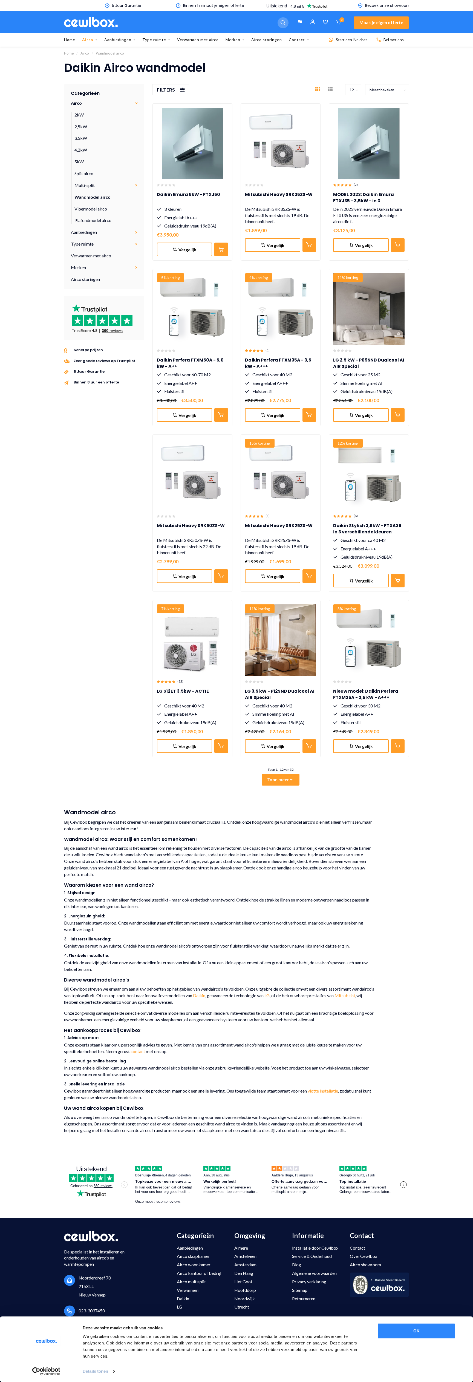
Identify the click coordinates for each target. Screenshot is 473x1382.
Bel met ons (393, 39)
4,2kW (80, 149)
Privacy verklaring (309, 1281)
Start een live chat (351, 39)
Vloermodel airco (90, 208)
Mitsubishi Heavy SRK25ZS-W (279, 525)
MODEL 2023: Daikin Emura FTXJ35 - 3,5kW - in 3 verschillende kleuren (363, 200)
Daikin (199, 995)
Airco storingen (266, 39)
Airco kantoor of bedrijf (199, 1273)
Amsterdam (245, 1264)
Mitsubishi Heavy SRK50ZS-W (191, 525)
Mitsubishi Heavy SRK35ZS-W (279, 194)
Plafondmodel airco (92, 220)
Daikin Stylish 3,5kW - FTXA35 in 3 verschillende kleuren (367, 528)
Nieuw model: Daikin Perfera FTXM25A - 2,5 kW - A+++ (365, 694)
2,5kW (80, 126)
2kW (79, 114)
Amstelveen (245, 1256)
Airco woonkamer (193, 1264)
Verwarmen (187, 1290)
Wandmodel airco (92, 197)
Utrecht (241, 1306)
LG (267, 995)
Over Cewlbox (363, 1256)
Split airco (83, 173)
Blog (296, 1264)
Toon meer (278, 779)
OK (416, 1331)
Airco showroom (365, 1264)
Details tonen (95, 1371)
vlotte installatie (323, 1090)
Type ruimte (154, 39)
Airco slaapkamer (193, 1256)
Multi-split (84, 185)
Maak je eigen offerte (381, 22)
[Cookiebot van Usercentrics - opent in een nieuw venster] (46, 1371)
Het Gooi (243, 1281)
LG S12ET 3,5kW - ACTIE (183, 691)
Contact (297, 39)
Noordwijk (244, 1298)
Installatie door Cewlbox (315, 1247)
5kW (79, 161)
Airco (87, 39)
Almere (241, 1247)
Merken (233, 39)
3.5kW (80, 138)
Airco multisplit (191, 1281)
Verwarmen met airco (198, 39)
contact (138, 1051)
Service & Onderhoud (312, 1256)
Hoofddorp (245, 1290)
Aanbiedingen (117, 39)
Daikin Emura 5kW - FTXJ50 (188, 194)
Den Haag (243, 1273)
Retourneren (303, 1298)
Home (69, 39)
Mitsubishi (344, 995)
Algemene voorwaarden (314, 1273)
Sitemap (299, 1290)
